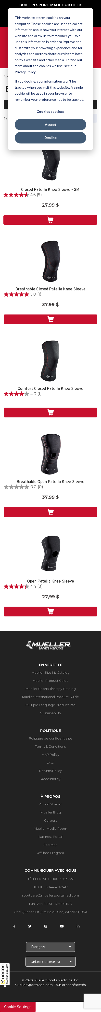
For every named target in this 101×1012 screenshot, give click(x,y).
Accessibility (50, 779)
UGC (50, 763)
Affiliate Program (50, 853)
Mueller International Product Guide (50, 697)
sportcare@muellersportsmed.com (50, 895)
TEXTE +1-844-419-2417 (51, 887)
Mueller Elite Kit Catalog (51, 672)
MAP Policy (50, 754)
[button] (5, 975)
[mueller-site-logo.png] (48, 645)
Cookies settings (50, 111)
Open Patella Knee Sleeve (50, 581)
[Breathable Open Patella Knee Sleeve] (50, 454)
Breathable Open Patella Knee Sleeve (50, 482)
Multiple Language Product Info (50, 705)
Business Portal (50, 837)
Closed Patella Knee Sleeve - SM (50, 190)
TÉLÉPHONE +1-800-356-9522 (51, 879)
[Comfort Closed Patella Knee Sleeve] (50, 361)
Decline (50, 137)
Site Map (50, 845)
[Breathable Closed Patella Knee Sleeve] (50, 261)
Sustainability (50, 713)
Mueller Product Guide (51, 681)
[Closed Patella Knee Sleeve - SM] (50, 162)
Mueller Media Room (50, 828)
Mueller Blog (50, 812)
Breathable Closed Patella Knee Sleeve (50, 289)
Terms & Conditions (50, 746)
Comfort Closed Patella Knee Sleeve (50, 389)
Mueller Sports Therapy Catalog (50, 689)
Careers (50, 820)
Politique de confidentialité (50, 738)
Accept (50, 124)
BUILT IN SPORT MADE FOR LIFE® (50, 5)
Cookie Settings (17, 1007)
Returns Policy (50, 771)
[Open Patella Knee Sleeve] (50, 553)
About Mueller (50, 804)
